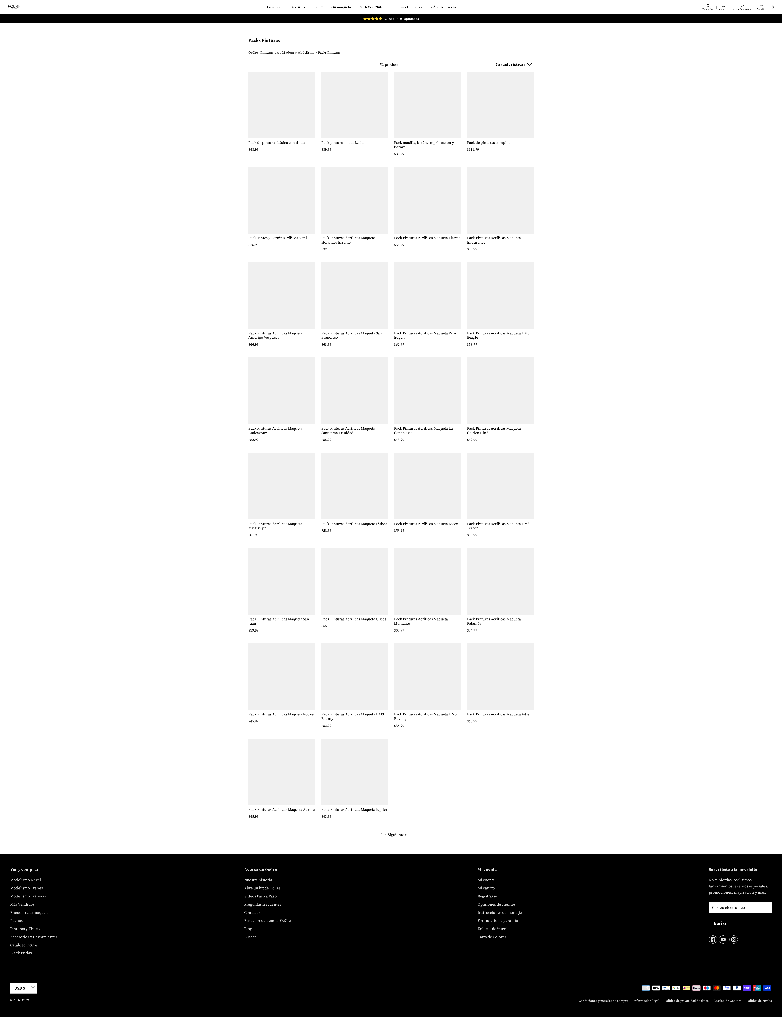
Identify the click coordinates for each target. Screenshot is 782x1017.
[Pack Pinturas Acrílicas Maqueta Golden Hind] (500, 390)
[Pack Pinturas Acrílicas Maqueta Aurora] (281, 772)
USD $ (19, 988)
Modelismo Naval (25, 879)
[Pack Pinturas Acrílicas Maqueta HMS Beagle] (500, 295)
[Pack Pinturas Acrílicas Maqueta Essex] (427, 486)
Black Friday (21, 952)
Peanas (16, 920)
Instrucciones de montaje (500, 912)
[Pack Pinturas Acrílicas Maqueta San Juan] (281, 581)
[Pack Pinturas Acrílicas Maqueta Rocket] (281, 676)
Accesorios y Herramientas (33, 936)
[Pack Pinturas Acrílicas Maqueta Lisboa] (354, 486)
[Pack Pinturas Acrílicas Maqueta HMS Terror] (500, 486)
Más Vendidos (22, 904)
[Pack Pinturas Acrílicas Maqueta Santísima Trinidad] (354, 390)
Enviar (720, 923)
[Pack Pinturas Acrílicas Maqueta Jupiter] (354, 772)
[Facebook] (713, 939)
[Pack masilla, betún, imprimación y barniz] (427, 105)
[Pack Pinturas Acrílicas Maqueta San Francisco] (354, 295)
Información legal (646, 1000)
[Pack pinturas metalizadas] (354, 105)
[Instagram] (733, 939)
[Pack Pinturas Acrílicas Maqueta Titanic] (427, 200)
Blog (248, 928)
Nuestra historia (258, 879)
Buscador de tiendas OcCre (267, 920)
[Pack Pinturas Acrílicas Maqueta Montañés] (427, 581)
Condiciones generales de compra (603, 1000)
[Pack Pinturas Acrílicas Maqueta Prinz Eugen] (427, 295)
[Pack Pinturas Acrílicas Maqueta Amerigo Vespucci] (281, 295)
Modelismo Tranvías (28, 896)
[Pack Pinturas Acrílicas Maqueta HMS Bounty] (354, 676)
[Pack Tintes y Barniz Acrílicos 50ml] (281, 200)
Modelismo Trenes (26, 888)
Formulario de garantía (498, 920)
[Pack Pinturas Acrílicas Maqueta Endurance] (500, 200)
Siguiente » (397, 834)
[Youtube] (723, 939)
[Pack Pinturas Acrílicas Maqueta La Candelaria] (427, 390)
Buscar (250, 936)
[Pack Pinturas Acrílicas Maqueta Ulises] (354, 581)
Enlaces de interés (493, 928)
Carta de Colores (492, 936)
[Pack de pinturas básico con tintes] (281, 105)
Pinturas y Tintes (25, 928)
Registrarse (487, 896)
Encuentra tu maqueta (333, 7)
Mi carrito (486, 888)
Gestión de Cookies (727, 1000)
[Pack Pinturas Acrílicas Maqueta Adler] (500, 676)
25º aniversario (443, 7)
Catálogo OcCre (23, 945)
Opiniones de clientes (496, 904)
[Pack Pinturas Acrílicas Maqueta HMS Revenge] (427, 676)
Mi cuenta (486, 879)
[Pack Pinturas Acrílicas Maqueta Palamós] (500, 581)
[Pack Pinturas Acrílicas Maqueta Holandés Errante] (354, 200)
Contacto (252, 912)
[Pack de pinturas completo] (500, 105)
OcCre (253, 52)
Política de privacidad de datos (686, 1000)
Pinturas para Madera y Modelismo (287, 52)
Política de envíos (759, 1000)
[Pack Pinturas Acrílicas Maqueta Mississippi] (281, 486)
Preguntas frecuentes (262, 904)
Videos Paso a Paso (260, 896)
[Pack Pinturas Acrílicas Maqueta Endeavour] (281, 390)
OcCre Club (373, 7)
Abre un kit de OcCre (262, 888)
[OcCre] (14, 7)
